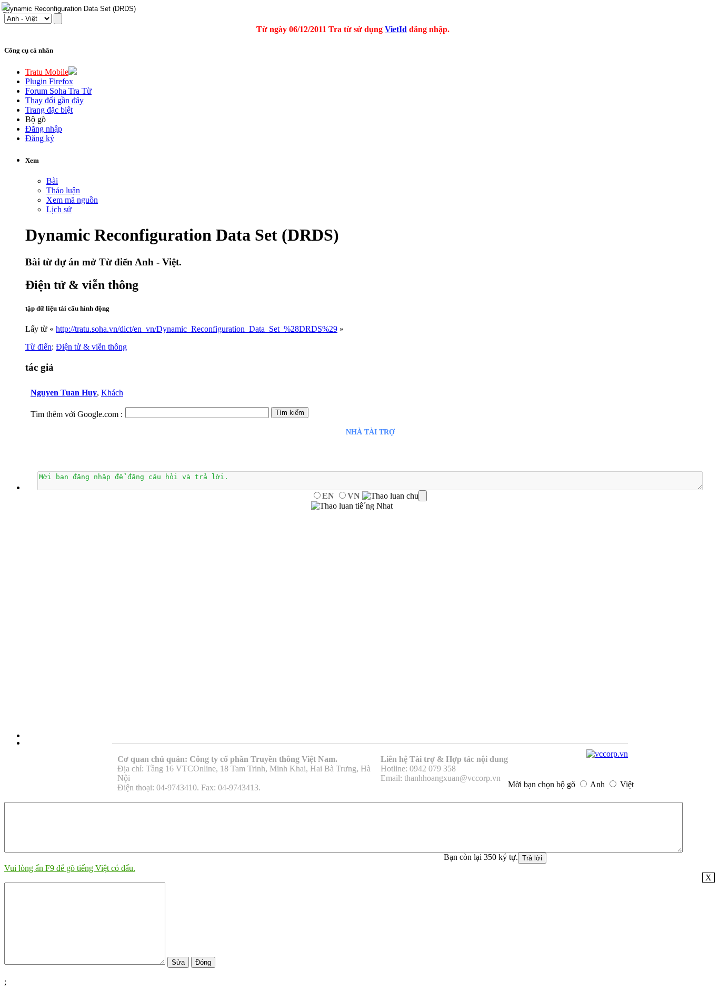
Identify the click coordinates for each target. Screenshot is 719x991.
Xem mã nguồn (72, 199)
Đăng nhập (43, 128)
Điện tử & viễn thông (91, 346)
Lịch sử (59, 209)
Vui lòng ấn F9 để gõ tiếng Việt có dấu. (69, 868)
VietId (396, 29)
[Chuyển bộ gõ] (7, 7)
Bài (52, 180)
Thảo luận (63, 190)
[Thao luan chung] (394, 496)
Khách (112, 392)
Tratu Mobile (46, 71)
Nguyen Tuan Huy (64, 392)
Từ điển (38, 346)
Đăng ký (39, 138)
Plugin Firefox (49, 81)
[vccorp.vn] (607, 753)
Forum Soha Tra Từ (58, 90)
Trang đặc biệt (49, 109)
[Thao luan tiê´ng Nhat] (352, 506)
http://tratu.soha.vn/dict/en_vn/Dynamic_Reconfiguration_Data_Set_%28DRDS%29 (196, 328)
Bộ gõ (35, 119)
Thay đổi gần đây (54, 100)
